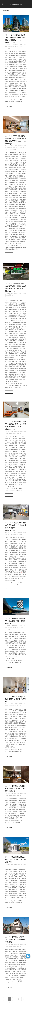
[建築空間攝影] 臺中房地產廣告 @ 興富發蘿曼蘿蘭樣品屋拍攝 (15, 788)
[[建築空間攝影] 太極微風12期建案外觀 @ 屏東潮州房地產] (16, 845)
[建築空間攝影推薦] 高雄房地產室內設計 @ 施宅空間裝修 (15, 939)
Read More (9, 106)
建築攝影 (17, 44)
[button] (28, 956)
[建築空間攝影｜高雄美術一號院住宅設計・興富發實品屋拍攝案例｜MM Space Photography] (16, 124)
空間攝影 (7, 46)
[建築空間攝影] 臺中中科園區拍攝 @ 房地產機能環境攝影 (15, 621)
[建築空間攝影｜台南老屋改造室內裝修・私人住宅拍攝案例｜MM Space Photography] (16, 410)
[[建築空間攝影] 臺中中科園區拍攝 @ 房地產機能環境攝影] (16, 606)
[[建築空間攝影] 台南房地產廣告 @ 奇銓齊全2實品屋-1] (16, 685)
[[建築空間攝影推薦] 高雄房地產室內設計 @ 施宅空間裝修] (16, 925)
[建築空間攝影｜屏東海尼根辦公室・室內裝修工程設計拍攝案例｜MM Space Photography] (16, 271)
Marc (12, 46)
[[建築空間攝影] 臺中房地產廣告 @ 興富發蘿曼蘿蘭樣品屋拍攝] (16, 774)
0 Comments (18, 46)
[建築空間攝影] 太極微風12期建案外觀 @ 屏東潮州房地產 (15, 859)
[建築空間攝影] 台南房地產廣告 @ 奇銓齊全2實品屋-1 (15, 699)
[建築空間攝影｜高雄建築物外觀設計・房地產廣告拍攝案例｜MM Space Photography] (16, 23)
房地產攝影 (23, 44)
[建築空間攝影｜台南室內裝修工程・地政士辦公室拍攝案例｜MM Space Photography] (16, 512)
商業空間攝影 (18, 146)
